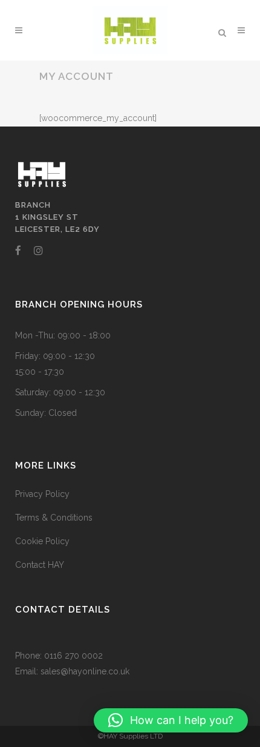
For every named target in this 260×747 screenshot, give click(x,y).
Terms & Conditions (54, 517)
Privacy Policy (42, 494)
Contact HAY (39, 565)
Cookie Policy (42, 541)
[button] (171, 720)
